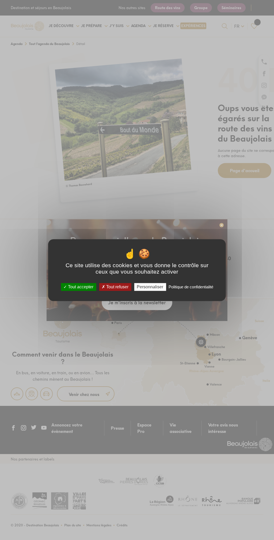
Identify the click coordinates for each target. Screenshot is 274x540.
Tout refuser (116, 287)
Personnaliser (150, 287)
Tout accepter (80, 287)
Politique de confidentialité (191, 287)
